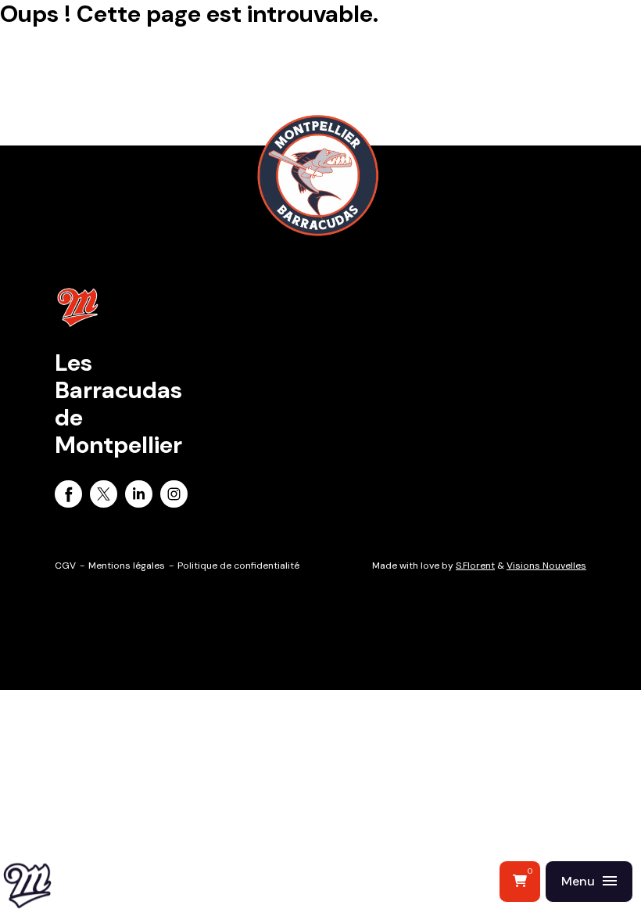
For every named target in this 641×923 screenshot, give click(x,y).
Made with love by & (479, 565)
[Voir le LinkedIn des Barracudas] (138, 496)
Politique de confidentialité (238, 565)
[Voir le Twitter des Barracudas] (103, 496)
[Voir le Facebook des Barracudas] (68, 496)
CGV (65, 565)
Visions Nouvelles (546, 565)
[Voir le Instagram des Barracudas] (174, 496)
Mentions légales (126, 565)
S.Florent (475, 565)
